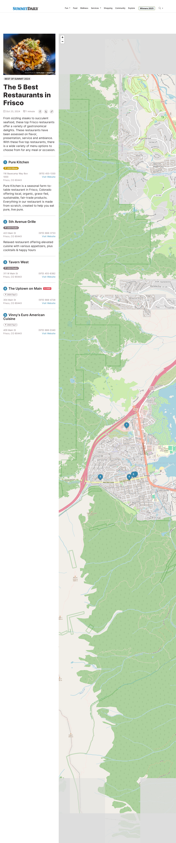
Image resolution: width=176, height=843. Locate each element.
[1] (124, 422)
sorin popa (40, 73)
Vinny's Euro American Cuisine (24, 317)
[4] (127, 474)
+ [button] (62, 37)
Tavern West (17, 262)
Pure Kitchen (17, 162)
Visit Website (48, 176)
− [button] (62, 41)
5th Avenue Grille (20, 222)
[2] (133, 471)
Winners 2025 (147, 8)
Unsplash (50, 73)
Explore (131, 8)
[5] (131, 472)
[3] (98, 474)
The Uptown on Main (24, 288)
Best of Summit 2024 (17, 78)
